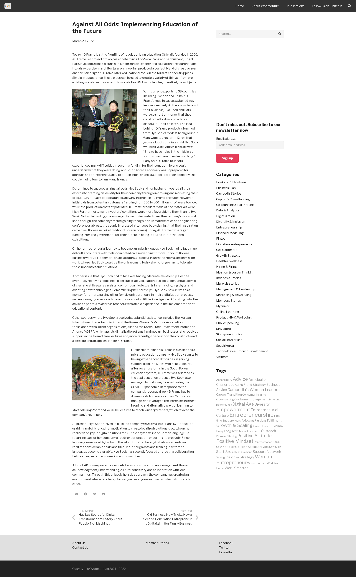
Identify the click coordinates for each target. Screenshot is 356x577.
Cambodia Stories (228, 193)
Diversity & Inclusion (230, 221)
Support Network (267, 451)
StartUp (222, 452)
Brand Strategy (254, 385)
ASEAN (239, 384)
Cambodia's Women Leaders (254, 389)
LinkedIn (225, 552)
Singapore (223, 329)
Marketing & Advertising (233, 295)
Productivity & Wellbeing (234, 317)
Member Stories (157, 543)
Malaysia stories (227, 283)
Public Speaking (227, 323)
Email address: (226, 138)
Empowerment (233, 409)
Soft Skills (275, 446)
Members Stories (228, 300)
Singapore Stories (229, 334)
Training (220, 457)
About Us (78, 543)
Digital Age (243, 404)
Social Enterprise (236, 447)
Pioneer (221, 436)
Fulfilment (274, 420)
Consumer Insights (254, 394)
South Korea (225, 345)
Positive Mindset (234, 441)
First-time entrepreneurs (234, 244)
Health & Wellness (229, 261)
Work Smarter (236, 468)
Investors (267, 426)
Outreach (268, 431)
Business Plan (226, 188)
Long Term (231, 431)
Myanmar (223, 306)
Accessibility (224, 380)
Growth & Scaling (234, 425)
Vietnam (222, 357)
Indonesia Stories (228, 278)
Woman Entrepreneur (244, 459)
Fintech (221, 238)
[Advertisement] (250, 82)
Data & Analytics (228, 210)
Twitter (224, 547)
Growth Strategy (228, 255)
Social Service (258, 447)
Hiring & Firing (226, 266)
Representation (263, 441)
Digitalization (225, 216)
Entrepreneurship (229, 227)
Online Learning (227, 312)
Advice (240, 379)
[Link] (7, 6)
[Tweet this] (94, 494)
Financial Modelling (230, 233)
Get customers (226, 250)
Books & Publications (231, 182)
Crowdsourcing (225, 399)
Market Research (250, 431)
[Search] (349, 6)
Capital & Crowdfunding (233, 199)
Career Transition (229, 394)
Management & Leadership (235, 289)
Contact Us (80, 547)
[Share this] (85, 494)
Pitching (232, 436)
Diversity (262, 404)
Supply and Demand (240, 451)
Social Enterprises (229, 340)
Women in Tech (256, 463)
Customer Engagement (251, 399)
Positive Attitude (254, 435)
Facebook (226, 543)
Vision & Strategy (239, 457)
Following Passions (253, 420)
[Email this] (76, 494)
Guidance (257, 426)
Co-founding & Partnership (235, 205)
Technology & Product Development (242, 351)
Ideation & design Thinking (235, 272)
